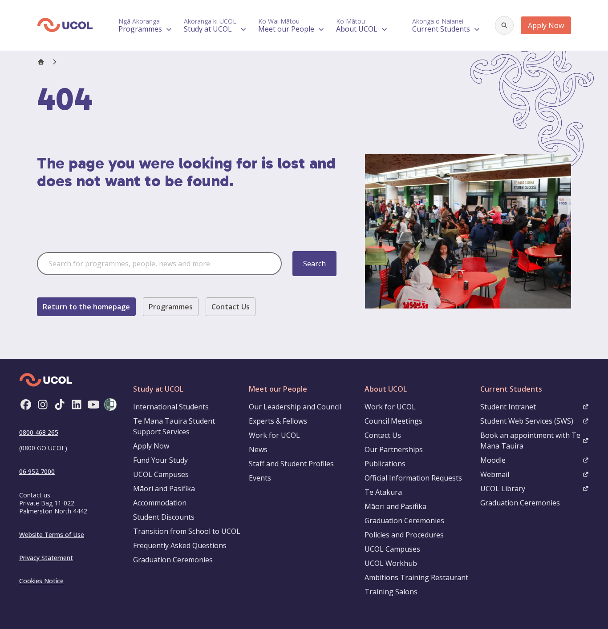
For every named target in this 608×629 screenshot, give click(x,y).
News (258, 449)
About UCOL (386, 389)
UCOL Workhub (391, 563)
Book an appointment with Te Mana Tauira (530, 440)
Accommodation (159, 503)
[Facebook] (25, 404)
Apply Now (546, 25)
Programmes (171, 307)
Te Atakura (383, 492)
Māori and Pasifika (164, 488)
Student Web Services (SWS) (526, 421)
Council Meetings (393, 421)
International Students (171, 407)
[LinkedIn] (76, 404)
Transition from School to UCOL (186, 531)
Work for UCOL (274, 435)
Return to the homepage (86, 307)
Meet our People (278, 389)
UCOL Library (502, 488)
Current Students (511, 389)
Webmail (494, 474)
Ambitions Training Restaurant (416, 577)
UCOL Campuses (161, 474)
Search (314, 263)
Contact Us (230, 307)
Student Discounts (164, 517)
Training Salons (391, 592)
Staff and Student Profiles (291, 464)
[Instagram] (42, 404)
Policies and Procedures (404, 535)
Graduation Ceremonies (173, 560)
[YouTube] (93, 404)
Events (260, 478)
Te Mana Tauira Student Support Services (174, 426)
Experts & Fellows (278, 421)
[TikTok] (59, 404)
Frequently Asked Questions (180, 545)
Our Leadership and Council (295, 407)
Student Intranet (508, 407)
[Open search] (504, 25)
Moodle (493, 460)
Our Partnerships (394, 449)
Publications (385, 464)
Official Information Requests (413, 478)
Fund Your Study (160, 460)
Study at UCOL (158, 389)
